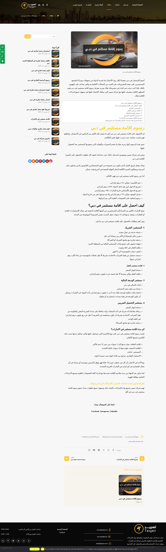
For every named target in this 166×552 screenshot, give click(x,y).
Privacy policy (34, 549)
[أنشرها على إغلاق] (108, 450)
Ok (42, 549)
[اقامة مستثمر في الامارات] (55, 122)
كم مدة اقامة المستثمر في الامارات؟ (90, 436)
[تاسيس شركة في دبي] (55, 141)
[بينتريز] (40, 161)
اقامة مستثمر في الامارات (40, 119)
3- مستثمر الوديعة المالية (134, 113)
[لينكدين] (39, 5)
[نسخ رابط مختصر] (89, 450)
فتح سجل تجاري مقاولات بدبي (39, 129)
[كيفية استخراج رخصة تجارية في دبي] (55, 92)
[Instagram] (24, 541)
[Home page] (58, 15)
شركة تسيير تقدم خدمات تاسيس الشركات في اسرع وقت (123, 120)
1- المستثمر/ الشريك (135, 108)
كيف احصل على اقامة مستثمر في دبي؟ (128, 106)
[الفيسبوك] (47, 5)
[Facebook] (29, 541)
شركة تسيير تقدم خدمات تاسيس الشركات (112, 436)
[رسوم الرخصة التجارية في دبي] (55, 83)
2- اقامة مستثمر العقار (134, 110)
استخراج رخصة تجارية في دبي (39, 51)
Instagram (104, 411)
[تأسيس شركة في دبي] (29, 5)
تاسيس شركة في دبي (42, 138)
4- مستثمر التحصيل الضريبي (133, 115)
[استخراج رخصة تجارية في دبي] (55, 54)
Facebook (95, 411)
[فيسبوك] (37, 161)
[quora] (3, 541)
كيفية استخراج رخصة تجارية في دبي (37, 90)
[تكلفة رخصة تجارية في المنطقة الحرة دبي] (55, 63)
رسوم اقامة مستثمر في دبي (131, 103)
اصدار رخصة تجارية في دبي (40, 100)
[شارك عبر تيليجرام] (99, 450)
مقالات (137, 502)
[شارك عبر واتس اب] (104, 450)
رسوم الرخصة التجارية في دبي (39, 80)
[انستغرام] (43, 5)
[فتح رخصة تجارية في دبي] (55, 73)
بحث (27, 36)
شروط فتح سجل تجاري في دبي (38, 109)
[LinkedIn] (18, 541)
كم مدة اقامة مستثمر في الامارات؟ (130, 118)
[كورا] (47, 161)
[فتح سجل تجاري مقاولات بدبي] (55, 131)
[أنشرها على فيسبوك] (113, 450)
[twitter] (13, 541)
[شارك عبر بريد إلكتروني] (94, 450)
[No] (164, 549)
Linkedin (113, 411)
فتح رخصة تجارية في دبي (40, 70)
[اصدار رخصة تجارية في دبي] (55, 102)
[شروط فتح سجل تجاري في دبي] (55, 112)
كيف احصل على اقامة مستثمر (136, 441)
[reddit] (33, 161)
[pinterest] (8, 541)
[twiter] (30, 161)
